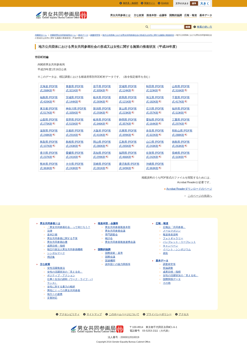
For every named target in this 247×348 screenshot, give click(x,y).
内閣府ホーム (41, 35)
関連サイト (149, 3)
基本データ (83, 35)
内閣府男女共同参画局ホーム (63, 35)
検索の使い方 (204, 26)
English (165, 3)
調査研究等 (95, 35)
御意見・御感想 (130, 3)
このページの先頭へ (200, 195)
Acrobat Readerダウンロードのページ (189, 188)
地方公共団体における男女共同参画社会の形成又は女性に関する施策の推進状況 (138, 35)
